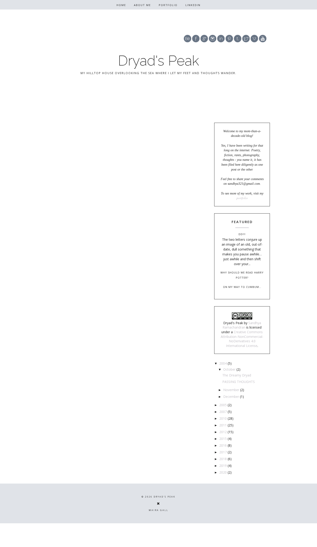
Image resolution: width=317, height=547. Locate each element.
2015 (223, 438)
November (231, 390)
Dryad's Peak (158, 61)
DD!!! (242, 234)
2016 (223, 445)
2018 (223, 459)
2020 (223, 472)
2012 (223, 432)
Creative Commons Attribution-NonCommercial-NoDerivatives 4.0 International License (242, 339)
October (229, 369)
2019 (223, 465)
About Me (142, 5)
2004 (223, 363)
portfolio (242, 198)
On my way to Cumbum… (242, 287)
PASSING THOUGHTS (238, 381)
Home (121, 5)
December (231, 396)
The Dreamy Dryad (236, 375)
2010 (223, 418)
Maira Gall (158, 510)
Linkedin (193, 5)
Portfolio (168, 5)
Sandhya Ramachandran (242, 325)
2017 (223, 452)
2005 (223, 405)
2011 (223, 425)
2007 (223, 411)
